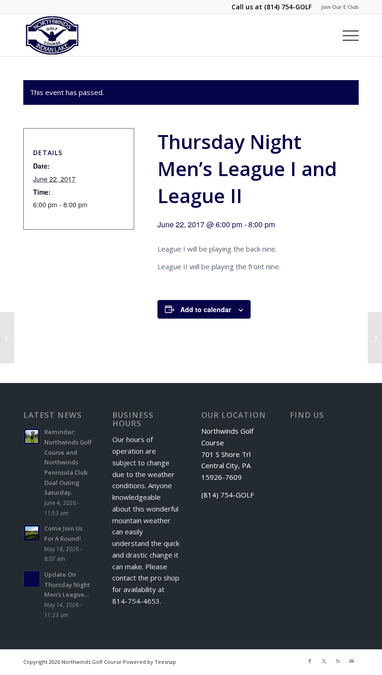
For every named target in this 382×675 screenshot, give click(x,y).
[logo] (52, 35)
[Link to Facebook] (310, 661)
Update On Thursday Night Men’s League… (67, 584)
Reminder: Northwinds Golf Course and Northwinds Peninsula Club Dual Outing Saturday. (68, 462)
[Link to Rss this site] (338, 661)
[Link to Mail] (352, 661)
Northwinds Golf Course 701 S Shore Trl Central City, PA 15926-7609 (227, 454)
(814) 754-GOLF (288, 6)
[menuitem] (337, 7)
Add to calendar (205, 309)
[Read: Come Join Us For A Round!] (31, 533)
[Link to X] (324, 661)
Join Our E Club (340, 6)
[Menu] (346, 35)
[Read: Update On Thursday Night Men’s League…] (31, 579)
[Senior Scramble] (7, 337)
